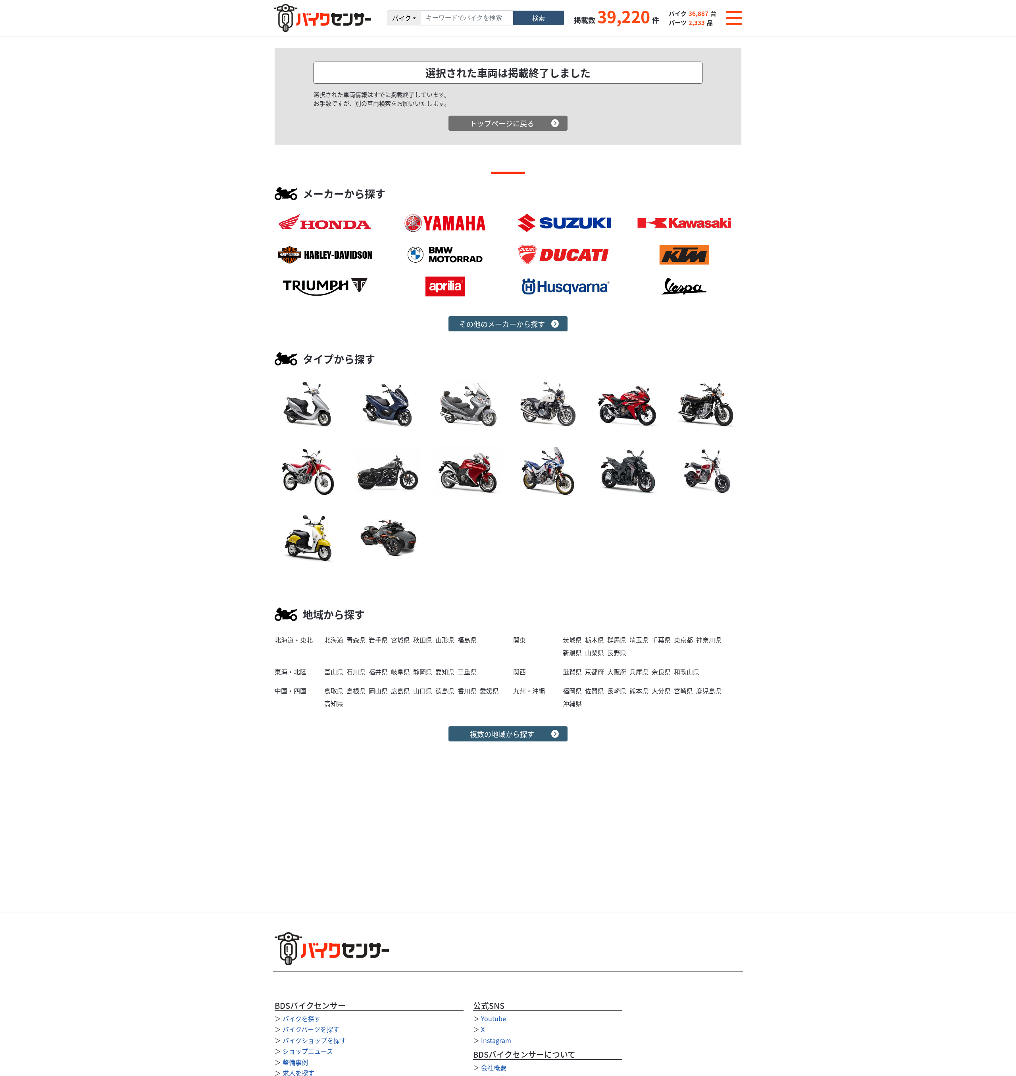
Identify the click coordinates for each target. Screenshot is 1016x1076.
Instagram (496, 1040)
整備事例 (295, 1062)
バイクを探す (302, 1018)
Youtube (493, 1018)
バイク (401, 18)
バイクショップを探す (314, 1040)
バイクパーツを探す (311, 1029)
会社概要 (493, 1067)
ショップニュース (308, 1051)
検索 (538, 18)
